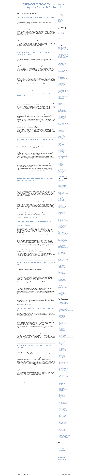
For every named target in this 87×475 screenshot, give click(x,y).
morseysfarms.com (61, 282)
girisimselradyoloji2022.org (63, 193)
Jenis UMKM (21, 90)
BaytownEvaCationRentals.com (63, 84)
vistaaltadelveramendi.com (63, 307)
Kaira (23, 474)
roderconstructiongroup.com (63, 209)
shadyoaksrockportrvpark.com (63, 220)
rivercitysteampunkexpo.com (64, 400)
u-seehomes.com (61, 133)
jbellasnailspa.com (61, 265)
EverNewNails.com (61, 128)
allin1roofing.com (62, 387)
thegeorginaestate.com (62, 268)
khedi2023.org (60, 188)
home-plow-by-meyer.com (63, 319)
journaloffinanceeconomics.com (64, 432)
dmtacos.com (61, 311)
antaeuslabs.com (61, 95)
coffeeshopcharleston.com (62, 239)
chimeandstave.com (62, 325)
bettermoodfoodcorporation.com (64, 70)
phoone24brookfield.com (62, 273)
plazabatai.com (61, 211)
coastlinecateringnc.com (63, 308)
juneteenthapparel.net (63, 430)
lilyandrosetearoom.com (63, 361)
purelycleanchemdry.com (62, 96)
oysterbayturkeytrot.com (63, 358)
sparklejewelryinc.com (63, 352)
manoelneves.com (61, 77)
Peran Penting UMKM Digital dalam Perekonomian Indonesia (36, 17)
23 (58, 34)
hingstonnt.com (61, 71)
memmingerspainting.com (62, 119)
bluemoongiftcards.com (63, 398)
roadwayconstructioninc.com (63, 275)
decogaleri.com (61, 215)
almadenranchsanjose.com (62, 150)
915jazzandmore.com (62, 258)
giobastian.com (61, 364)
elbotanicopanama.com (62, 219)
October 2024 (60, 22)
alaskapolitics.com (61, 75)
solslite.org (61, 382)
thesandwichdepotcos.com (62, 122)
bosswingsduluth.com (62, 261)
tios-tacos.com (61, 347)
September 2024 (60, 23)
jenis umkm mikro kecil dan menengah (31, 217)
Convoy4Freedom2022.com (63, 162)
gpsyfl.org (60, 298)
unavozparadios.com (61, 216)
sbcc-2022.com (60, 159)
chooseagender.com (61, 72)
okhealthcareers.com (62, 60)
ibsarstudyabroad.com (62, 206)
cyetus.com (60, 148)
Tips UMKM (21, 135)
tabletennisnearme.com (62, 293)
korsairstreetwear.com (63, 332)
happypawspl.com (61, 232)
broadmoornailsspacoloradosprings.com (66, 337)
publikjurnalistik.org (62, 429)
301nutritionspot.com (62, 404)
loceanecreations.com (62, 407)
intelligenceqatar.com (62, 88)
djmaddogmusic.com (62, 384)
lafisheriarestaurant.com (62, 257)
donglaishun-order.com (62, 253)
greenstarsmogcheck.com (62, 231)
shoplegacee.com (61, 98)
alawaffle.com (61, 343)
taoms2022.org (61, 200)
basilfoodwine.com (62, 395)
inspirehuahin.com (61, 118)
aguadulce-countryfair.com (63, 259)
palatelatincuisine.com (63, 321)
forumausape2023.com (62, 168)
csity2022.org (60, 205)
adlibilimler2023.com (61, 152)
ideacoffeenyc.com (61, 226)
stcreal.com (60, 103)
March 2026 (60, 14)
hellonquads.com (61, 213)
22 (68, 33)
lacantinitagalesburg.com (62, 228)
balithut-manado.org (62, 155)
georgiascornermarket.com (63, 234)
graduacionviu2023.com (63, 349)
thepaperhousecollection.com (64, 380)
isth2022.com (60, 180)
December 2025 (60, 18)
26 (63, 34)
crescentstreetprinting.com (63, 312)
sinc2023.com (60, 184)
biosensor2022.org (61, 195)
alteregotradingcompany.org (63, 156)
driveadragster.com (62, 315)
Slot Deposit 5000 (61, 455)
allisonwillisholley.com (63, 381)
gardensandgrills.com (62, 394)
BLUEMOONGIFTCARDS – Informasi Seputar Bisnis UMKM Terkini (44, 5)
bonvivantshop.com (61, 99)
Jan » (61, 38)
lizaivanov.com (61, 317)
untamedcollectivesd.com (63, 376)
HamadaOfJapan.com (62, 91)
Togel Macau (60, 446)
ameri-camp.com (61, 112)
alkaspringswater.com (62, 241)
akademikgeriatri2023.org (62, 190)
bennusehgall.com (61, 207)
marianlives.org (61, 65)
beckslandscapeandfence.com (64, 305)
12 (63, 32)
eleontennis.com (61, 146)
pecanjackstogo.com (62, 350)
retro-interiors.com (61, 138)
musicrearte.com (61, 281)
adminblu (28, 19)
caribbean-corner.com (63, 397)
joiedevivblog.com (62, 409)
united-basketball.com (63, 345)
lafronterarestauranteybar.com (64, 360)
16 (58, 33)
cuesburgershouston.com (63, 309)
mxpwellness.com (62, 377)
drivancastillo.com (62, 390)
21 (66, 33)
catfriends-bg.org (61, 64)
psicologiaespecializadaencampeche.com (66, 310)
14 (66, 32)
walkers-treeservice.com (63, 374)
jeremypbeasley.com (61, 120)
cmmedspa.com (61, 391)
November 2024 (60, 21)
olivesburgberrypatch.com (63, 362)
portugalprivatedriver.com (62, 237)
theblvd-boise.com (61, 139)
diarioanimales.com (61, 214)
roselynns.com (60, 79)
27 (65, 34)
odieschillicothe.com (61, 227)
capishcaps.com (61, 296)
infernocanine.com (62, 378)
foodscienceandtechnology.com (64, 435)
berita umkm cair (29, 304)
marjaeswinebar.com (61, 224)
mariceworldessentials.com (63, 255)
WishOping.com (61, 97)
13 (65, 32)
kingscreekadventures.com (63, 93)
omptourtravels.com (62, 424)
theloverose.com (62, 328)
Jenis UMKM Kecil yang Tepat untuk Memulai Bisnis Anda (35, 308)
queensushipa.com (61, 110)
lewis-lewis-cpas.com (61, 145)
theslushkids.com (62, 363)
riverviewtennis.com (61, 284)
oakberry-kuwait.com (62, 245)
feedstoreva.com (61, 289)
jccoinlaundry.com (61, 221)
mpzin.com (60, 102)
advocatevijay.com (61, 151)
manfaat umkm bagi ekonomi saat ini (31, 135)
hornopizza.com (62, 314)
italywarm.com (61, 431)
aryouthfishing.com (62, 344)
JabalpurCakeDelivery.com (62, 85)
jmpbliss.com (60, 108)
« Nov (59, 38)
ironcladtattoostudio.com (63, 354)
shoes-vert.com (61, 218)
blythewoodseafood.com (62, 269)
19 (63, 33)
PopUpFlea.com (61, 104)
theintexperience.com (62, 62)
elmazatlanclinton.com (62, 225)
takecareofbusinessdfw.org (63, 90)
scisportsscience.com (62, 436)
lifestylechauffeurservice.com (63, 126)
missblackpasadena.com (63, 338)
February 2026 (60, 15)
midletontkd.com (62, 392)
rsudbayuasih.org (62, 428)
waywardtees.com (61, 66)
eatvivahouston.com (62, 323)
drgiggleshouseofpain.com (63, 123)
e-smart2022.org (61, 142)
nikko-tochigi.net (62, 396)
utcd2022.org (60, 194)
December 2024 (60, 20)
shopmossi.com (61, 375)
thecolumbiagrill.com (62, 186)
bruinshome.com (62, 355)
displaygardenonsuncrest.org (63, 287)
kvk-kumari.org (61, 434)
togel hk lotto (60, 466)
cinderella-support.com (62, 116)
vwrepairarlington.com (63, 302)
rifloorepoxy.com (62, 367)
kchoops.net (61, 401)
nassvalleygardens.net (63, 422)
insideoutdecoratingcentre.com (63, 129)
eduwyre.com (60, 137)
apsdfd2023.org (61, 166)
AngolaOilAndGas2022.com (63, 160)
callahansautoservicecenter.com (63, 233)
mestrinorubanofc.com (63, 420)
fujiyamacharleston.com (62, 251)
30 (58, 36)
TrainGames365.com (61, 83)
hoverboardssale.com (62, 73)
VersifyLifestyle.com (61, 92)
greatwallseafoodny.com (63, 327)
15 (68, 32)
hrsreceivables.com (61, 113)
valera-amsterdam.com (63, 410)
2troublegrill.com (62, 370)
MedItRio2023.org (61, 172)
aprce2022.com (61, 157)
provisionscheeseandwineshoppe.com (64, 187)
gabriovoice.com (62, 329)
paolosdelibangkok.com (62, 271)
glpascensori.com (62, 365)
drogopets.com (61, 291)
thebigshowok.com (62, 324)
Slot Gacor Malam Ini (61, 463)
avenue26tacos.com (62, 335)
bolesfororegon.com (62, 416)
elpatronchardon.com (62, 252)
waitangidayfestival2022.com (63, 175)
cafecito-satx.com (62, 348)
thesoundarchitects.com (63, 385)
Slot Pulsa (59, 461)
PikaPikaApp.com (61, 89)
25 (61, 34)
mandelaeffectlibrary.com (62, 78)
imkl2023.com (60, 169)
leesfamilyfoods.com (61, 144)
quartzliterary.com (61, 246)
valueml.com (60, 105)
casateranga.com (62, 371)
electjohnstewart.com (62, 423)
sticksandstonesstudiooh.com (64, 372)
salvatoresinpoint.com (62, 130)
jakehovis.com (60, 260)
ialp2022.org (60, 197)
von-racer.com (60, 238)
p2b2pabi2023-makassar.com (63, 181)
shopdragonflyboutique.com (63, 277)
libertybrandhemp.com (63, 411)
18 (61, 33)
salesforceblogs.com (61, 82)
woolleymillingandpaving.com (64, 368)
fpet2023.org (60, 140)
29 (68, 34)
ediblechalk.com (61, 292)
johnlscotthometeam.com (62, 132)
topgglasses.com (62, 336)
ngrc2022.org (60, 143)
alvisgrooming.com (61, 267)
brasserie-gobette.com (62, 280)
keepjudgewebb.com (62, 388)
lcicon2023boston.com (62, 173)
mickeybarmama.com (62, 274)
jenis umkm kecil (28, 341)
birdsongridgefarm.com (63, 408)
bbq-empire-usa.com (61, 288)
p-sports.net (61, 331)
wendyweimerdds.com (62, 111)
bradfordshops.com (61, 149)
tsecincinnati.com (61, 208)
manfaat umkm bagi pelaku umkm (31, 382)
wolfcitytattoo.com (62, 357)
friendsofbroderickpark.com (63, 247)
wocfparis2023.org (61, 182)
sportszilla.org (60, 278)
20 (65, 33)
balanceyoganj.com (61, 80)
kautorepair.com (61, 222)
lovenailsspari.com (61, 244)
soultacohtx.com (61, 295)
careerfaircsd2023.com (62, 170)
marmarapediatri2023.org (62, 191)
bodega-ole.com (62, 417)
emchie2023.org (61, 192)
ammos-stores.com (62, 405)
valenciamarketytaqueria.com (64, 341)
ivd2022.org (60, 204)
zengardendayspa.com (63, 351)
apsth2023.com (61, 171)
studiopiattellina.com (62, 248)
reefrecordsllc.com (62, 342)
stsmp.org (60, 76)
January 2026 (60, 16)
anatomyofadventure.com (63, 389)
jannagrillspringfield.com (62, 249)
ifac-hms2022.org (61, 199)
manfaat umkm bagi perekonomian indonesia (32, 258)
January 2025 (60, 19)
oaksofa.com (60, 294)
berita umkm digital (29, 48)
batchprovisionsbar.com (62, 279)
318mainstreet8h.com (62, 242)
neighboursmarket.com (63, 414)
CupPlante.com (61, 100)
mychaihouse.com (61, 266)
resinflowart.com (62, 330)
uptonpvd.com (61, 369)
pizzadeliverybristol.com (62, 229)
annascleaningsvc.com (63, 356)
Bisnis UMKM (22, 48)
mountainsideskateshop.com (64, 402)
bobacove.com (60, 272)
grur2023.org (60, 163)
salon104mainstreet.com (62, 240)
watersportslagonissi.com (62, 135)
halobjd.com (60, 86)
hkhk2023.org (60, 164)
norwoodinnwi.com (62, 412)
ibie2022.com (60, 158)
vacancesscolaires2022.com (63, 176)
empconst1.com (61, 115)
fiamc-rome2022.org (61, 254)
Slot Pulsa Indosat (61, 448)
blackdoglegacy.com (62, 322)
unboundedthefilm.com (62, 63)
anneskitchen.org (62, 339)
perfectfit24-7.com (61, 235)
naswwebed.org (61, 153)
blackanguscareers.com (63, 415)
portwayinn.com (62, 383)
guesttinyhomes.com (62, 318)
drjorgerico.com (61, 109)
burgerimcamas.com (62, 438)
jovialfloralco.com (61, 131)
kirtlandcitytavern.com (63, 403)
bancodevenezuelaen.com (62, 69)
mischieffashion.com (61, 136)
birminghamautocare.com (62, 262)
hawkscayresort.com (61, 212)
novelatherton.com (62, 421)
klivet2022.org (60, 198)
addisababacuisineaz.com (63, 437)
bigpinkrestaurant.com (62, 117)
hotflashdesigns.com (61, 124)
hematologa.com (62, 316)
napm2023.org (60, 165)
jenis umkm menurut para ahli (30, 90)
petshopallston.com (62, 334)
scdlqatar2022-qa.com (62, 185)
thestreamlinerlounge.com (63, 418)
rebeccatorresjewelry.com (62, 106)
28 (66, 34)
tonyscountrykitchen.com (62, 264)
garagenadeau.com (61, 125)
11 (61, 32)
